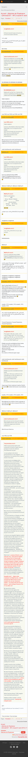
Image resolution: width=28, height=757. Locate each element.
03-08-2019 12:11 (19, 247)
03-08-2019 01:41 (19, 23)
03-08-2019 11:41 (19, 152)
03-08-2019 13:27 (19, 281)
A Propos (4, 742)
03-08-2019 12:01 (19, 188)
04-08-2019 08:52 (19, 413)
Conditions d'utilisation (15, 742)
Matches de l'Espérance (16, 13)
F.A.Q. (24, 742)
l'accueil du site (22, 737)
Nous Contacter (15, 744)
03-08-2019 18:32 (19, 363)
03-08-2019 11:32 (19, 117)
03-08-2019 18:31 (19, 326)
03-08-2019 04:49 (19, 51)
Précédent (8, 18)
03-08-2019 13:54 (19, 308)
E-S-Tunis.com (8, 1)
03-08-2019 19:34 (19, 397)
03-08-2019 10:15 (19, 85)
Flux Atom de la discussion (20, 735)
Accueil (3, 13)
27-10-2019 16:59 (19, 438)
